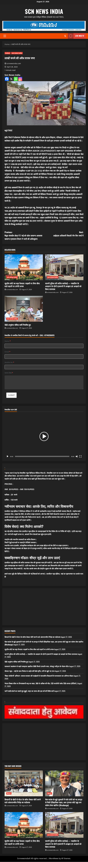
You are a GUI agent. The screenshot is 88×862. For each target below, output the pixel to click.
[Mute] (77, 456)
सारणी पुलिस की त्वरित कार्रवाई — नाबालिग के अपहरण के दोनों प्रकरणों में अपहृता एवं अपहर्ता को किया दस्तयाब (63, 286)
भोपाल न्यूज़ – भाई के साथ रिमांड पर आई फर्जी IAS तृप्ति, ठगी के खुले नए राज (29, 671)
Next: (68, 234)
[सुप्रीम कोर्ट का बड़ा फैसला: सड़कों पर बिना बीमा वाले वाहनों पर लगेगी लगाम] (24, 267)
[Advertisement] (44, 606)
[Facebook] (7, 79)
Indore (7, 53)
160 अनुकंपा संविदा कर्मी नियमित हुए (18, 324)
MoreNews (53, 858)
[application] (44, 436)
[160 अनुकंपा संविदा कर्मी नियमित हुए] (24, 309)
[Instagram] (20, 79)
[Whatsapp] (16, 79)
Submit (11, 395)
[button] (4, 35)
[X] (11, 79)
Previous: (23, 235)
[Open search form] (65, 36)
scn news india (44, 11)
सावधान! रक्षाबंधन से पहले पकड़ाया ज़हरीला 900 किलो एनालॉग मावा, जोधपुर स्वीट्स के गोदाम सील (37, 666)
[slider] (42, 456)
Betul (9, 793)
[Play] (7, 456)
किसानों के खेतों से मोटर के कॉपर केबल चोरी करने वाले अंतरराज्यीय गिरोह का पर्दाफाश (32, 637)
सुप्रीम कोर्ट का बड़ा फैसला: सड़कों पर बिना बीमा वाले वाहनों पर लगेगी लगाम (22, 285)
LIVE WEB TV (79, 35)
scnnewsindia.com (14, 63)
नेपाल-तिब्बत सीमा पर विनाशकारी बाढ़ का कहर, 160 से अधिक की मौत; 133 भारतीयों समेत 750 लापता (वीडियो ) (41, 683)
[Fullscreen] (80, 456)
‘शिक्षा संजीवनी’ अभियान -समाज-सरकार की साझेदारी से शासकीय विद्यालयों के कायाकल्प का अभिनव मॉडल (39, 675)
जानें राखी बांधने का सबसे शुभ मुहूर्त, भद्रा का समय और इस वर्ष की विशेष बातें (29, 691)
